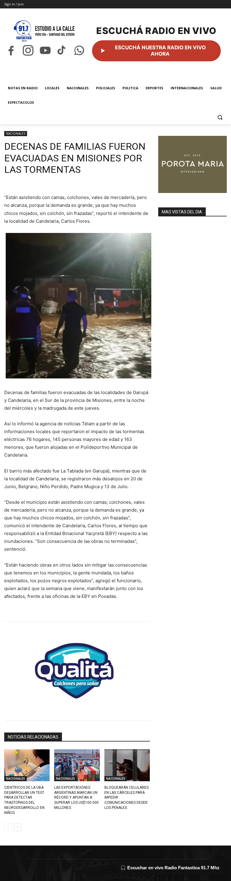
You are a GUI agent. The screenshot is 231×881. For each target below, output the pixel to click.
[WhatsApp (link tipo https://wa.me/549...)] (79, 50)
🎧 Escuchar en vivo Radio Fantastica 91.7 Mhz (170, 867)
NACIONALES (15, 133)
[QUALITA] (77, 668)
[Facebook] (11, 50)
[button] (220, 117)
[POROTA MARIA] (192, 164)
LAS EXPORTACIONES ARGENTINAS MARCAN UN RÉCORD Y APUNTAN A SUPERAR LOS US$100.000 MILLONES (76, 797)
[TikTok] (62, 50)
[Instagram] (28, 50)
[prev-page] (8, 827)
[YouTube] (45, 50)
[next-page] (17, 827)
